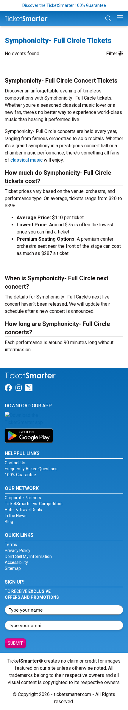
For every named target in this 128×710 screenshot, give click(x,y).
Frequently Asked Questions (31, 468)
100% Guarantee (20, 474)
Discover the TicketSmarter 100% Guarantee (64, 5)
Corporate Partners (23, 497)
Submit (15, 643)
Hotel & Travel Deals (23, 509)
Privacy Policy (17, 550)
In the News (15, 515)
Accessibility (16, 562)
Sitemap (13, 568)
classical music (26, 160)
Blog (9, 521)
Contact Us (15, 462)
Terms (11, 544)
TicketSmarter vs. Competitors (34, 503)
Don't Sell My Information (28, 556)
